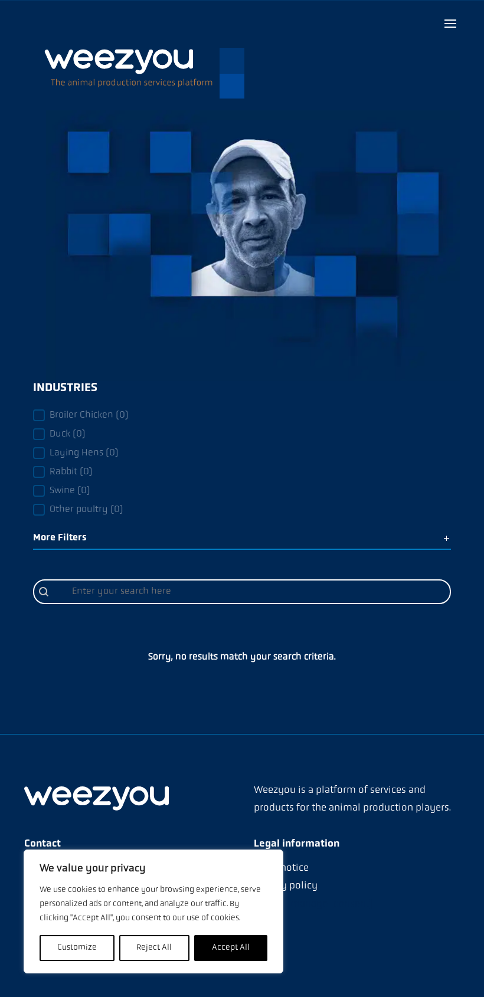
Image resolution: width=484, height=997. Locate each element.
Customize (77, 947)
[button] (242, 415)
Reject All (154, 947)
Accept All (231, 947)
